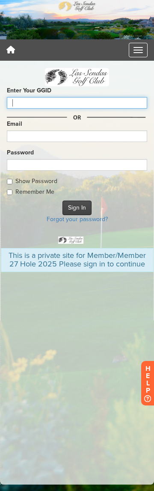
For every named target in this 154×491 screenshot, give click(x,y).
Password (20, 152)
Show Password (36, 181)
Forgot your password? (77, 219)
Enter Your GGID (29, 90)
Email (14, 123)
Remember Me (34, 191)
